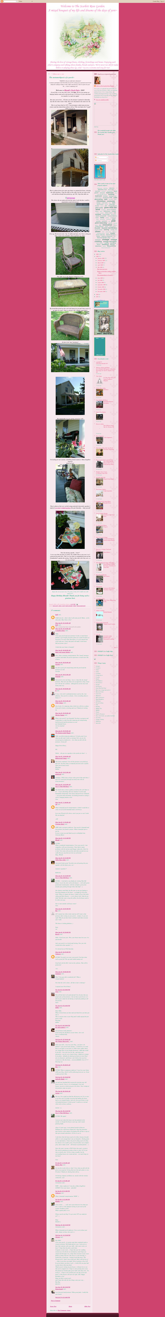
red (100, 225)
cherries (111, 199)
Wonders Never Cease (101, 472)
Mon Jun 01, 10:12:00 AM (63, 772)
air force (104, 191)
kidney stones (109, 213)
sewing (106, 230)
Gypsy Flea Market (101, 412)
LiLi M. (98, 634)
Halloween (107, 211)
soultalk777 (99, 362)
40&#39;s (111, 188)
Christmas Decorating (109, 449)
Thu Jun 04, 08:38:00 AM (62, 1091)
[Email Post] (77, 604)
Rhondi (57, 840)
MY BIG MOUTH (100, 477)
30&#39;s (105, 188)
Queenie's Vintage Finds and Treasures (103, 550)
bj (55, 691)
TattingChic (99, 587)
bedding (111, 194)
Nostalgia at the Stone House (103, 501)
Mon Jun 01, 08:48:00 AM (63, 650)
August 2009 (101, 282)
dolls (113, 203)
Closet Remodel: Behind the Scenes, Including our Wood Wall (110, 565)
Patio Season (107, 576)
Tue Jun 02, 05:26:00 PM (62, 1006)
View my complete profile (102, 100)
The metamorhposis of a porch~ (61, 77)
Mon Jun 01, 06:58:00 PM (63, 952)
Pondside (57, 677)
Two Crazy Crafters (101, 489)
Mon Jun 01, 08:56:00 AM (63, 663)
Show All (115, 647)
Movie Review (107, 552)
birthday (105, 196)
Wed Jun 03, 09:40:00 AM (62, 1065)
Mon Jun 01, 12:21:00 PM (63, 838)
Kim (56, 1067)
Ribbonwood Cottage (61, 758)
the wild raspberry (60, 1027)
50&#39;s (97, 191)
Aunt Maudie (110, 191)
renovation (107, 225)
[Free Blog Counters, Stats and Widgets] (95, 659)
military (107, 217)
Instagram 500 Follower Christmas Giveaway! (109, 588)
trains (98, 236)
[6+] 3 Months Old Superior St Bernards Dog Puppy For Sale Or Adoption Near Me (106, 370)
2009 (97, 256)
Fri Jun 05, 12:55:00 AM (62, 1181)
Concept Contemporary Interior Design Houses (109, 539)
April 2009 (100, 265)
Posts (97, 157)
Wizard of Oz (111, 246)
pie (109, 221)
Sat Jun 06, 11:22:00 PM (62, 1199)
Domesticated (59, 1289)
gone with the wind (106, 208)
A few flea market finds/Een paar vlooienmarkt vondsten (109, 637)
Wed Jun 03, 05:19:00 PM (62, 1077)
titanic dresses (111, 235)
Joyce (56, 992)
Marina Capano (59, 715)
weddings (105, 244)
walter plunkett (99, 243)
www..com (101, 300)
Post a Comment (55, 1301)
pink (113, 221)
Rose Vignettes (100, 436)
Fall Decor (106, 389)
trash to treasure (69, 606)
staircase (114, 231)
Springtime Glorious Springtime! (108, 402)
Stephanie (58, 974)
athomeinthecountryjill (102, 622)
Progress (106, 527)
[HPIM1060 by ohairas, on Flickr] (70, 198)
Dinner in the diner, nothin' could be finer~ (106, 272)
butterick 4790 (107, 197)
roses (106, 226)
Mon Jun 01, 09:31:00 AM (63, 701)
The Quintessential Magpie (63, 733)
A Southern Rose (60, 631)
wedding (106, 243)
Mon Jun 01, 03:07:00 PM (63, 909)
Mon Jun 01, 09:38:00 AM (63, 713)
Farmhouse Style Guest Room (109, 515)
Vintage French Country (109, 624)
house (114, 211)
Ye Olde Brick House (101, 525)
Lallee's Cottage (100, 610)
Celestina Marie (59, 824)
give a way (99, 207)
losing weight (106, 214)
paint (113, 219)
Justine (57, 1093)
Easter (106, 204)
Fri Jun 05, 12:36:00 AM (62, 1163)
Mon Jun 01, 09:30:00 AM (63, 689)
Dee (110, 202)
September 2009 (102, 285)
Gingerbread (112, 206)
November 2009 (102, 289)
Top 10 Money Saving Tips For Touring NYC (109, 426)
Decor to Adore (100, 424)
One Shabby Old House (102, 400)
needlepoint (113, 217)
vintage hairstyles (110, 241)
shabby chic (113, 229)
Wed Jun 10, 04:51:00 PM (62, 1225)
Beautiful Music (107, 503)
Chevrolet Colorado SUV (102, 363)
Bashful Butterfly (108, 612)
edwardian (112, 204)
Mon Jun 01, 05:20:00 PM (63, 932)
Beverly (57, 934)
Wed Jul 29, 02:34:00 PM (62, 1297)
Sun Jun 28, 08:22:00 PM (62, 1287)
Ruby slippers (112, 226)
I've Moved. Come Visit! (101, 473)
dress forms (100, 204)
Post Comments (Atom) (64, 1310)
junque (102, 212)
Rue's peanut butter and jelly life (104, 460)
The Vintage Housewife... (62, 1041)
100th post (99, 188)
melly (102, 217)
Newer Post (53, 1306)
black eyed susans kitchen (62, 652)
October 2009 (101, 287)
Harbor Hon (58, 1165)
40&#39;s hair (102, 189)
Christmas (101, 201)
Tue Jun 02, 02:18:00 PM (62, 990)
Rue (56, 911)
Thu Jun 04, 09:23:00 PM (62, 1111)
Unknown (58, 954)
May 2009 (100, 267)
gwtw (101, 211)
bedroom (98, 196)
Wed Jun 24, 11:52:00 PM (62, 1235)
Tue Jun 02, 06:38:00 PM (62, 1025)
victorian (98, 239)
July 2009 (100, 280)
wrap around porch (81, 606)
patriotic (104, 221)
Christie (57, 1237)
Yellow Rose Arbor (60, 860)
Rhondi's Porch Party (72, 90)
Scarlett (97, 228)
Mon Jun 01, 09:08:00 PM (63, 972)
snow (103, 231)
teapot (107, 233)
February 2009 (101, 260)
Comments (99, 160)
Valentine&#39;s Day (103, 237)
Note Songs (99, 376)
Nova (97, 219)
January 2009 (101, 258)
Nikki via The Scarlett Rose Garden (105, 86)
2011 (97, 296)
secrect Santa (98, 229)
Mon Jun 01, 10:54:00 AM (63, 785)
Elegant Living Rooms (109, 479)
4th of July (111, 189)
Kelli (56, 615)
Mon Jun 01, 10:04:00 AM (63, 756)
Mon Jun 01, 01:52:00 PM (63, 858)
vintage (105, 239)
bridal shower (98, 197)
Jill (56, 804)
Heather (57, 1201)
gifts (106, 206)
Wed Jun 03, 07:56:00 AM (62, 1039)
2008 (97, 254)
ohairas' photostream (103, 303)
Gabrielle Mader (60, 1079)
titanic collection (100, 235)
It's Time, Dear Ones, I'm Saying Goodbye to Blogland (110, 379)
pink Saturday (101, 223)
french (101, 205)
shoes (97, 231)
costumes (111, 201)
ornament (108, 219)
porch (63, 606)
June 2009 (100, 278)
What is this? (99, 354)
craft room (105, 203)
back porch (55, 606)
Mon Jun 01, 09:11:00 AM (63, 675)
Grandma (103, 209)
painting (98, 221)
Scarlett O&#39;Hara (109, 228)
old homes (102, 219)
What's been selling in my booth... (110, 600)
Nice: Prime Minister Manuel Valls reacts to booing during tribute (109, 463)
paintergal (58, 774)
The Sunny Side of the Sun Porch (104, 448)
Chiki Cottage (59, 703)
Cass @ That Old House (62, 786)
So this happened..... (108, 437)
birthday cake (112, 196)
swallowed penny (101, 233)
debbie (57, 1008)
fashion (97, 206)
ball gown (102, 193)
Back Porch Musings (101, 575)
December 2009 (102, 291)
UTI (114, 236)
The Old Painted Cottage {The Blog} (105, 563)
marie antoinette (101, 216)
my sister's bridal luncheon (63, 508)
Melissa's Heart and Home (103, 367)
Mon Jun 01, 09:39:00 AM (63, 731)
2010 (97, 294)
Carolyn (57, 664)
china (115, 199)
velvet (113, 237)
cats (105, 199)
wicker (74, 606)
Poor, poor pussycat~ (102, 269)
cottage (60, 606)
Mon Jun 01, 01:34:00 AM (63, 623)
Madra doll (113, 214)
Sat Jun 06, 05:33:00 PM (62, 1191)
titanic (112, 233)
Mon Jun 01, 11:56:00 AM (63, 822)
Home (70, 1306)
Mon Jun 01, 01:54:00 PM (63, 876)
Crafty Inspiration (108, 491)
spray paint (108, 231)
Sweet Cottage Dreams (102, 513)
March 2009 (101, 263)
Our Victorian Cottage (102, 537)
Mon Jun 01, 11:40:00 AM (63, 802)
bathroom (110, 193)
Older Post (87, 1306)
